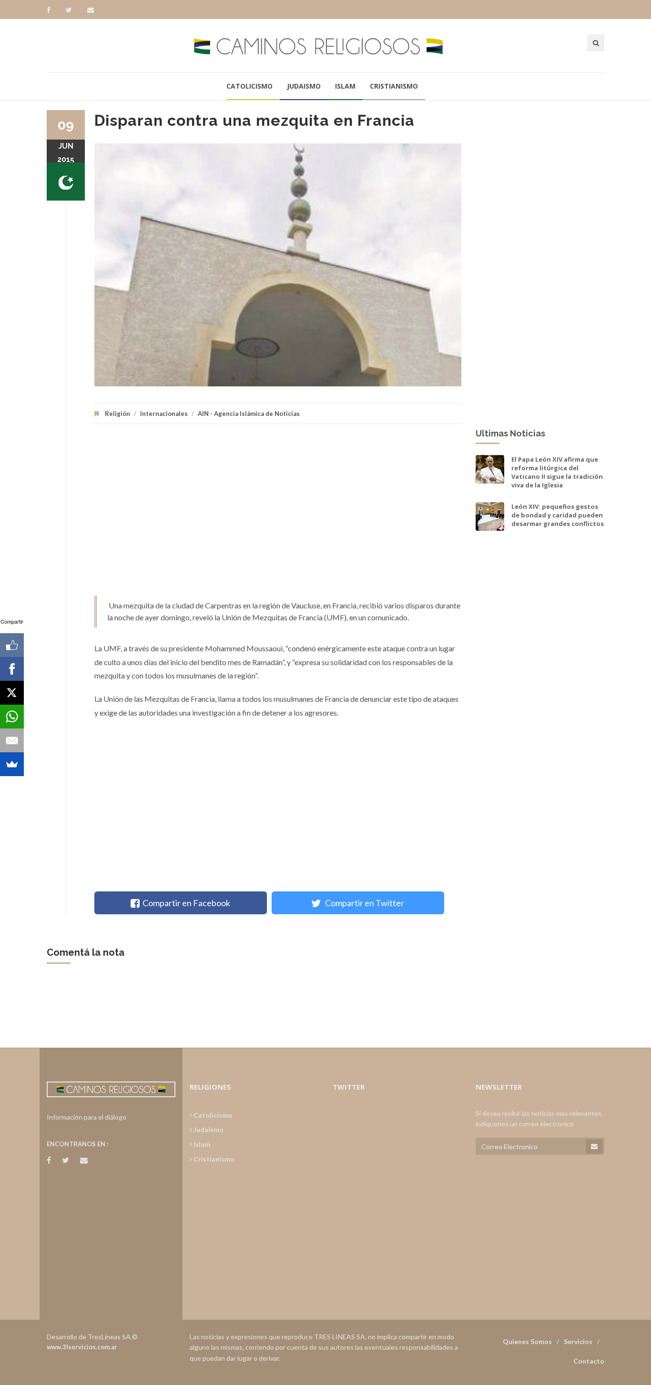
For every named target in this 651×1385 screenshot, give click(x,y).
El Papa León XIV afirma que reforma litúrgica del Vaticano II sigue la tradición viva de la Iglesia (557, 472)
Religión (117, 413)
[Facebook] (53, 10)
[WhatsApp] (12, 716)
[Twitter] (73, 10)
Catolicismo (249, 86)
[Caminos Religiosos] (325, 45)
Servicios (578, 1341)
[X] (12, 693)
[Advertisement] (277, 514)
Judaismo (304, 86)
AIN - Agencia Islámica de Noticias (249, 413)
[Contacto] (90, 10)
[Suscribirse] (594, 1146)
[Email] (12, 740)
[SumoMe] (12, 764)
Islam (345, 86)
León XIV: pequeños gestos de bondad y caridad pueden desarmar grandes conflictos (557, 515)
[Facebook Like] (12, 645)
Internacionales (164, 413)
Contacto (588, 1361)
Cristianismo (394, 86)
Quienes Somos (527, 1341)
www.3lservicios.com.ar (82, 1347)
